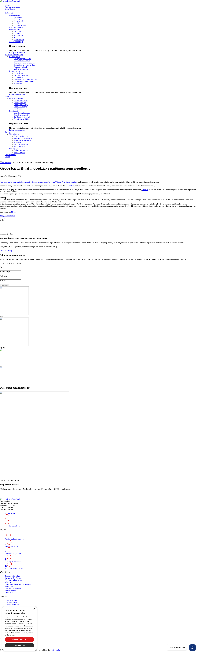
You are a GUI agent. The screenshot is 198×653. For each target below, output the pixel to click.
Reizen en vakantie (21, 67)
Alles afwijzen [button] (19, 645)
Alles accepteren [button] (19, 639)
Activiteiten (18, 83)
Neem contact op (6, 251)
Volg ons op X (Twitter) (13, 546)
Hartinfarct (18, 17)
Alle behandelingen (16, 42)
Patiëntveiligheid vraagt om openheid (18, 584)
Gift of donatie (10, 9)
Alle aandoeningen (16, 27)
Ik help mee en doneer (17, 53)
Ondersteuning (14, 71)
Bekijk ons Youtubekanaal (14, 568)
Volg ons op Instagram (13, 561)
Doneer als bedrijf (20, 107)
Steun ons (8, 96)
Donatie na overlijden (21, 119)
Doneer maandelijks (21, 105)
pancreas (145, 190)
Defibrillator (18, 31)
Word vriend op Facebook (14, 539)
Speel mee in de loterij (22, 117)
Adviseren (17, 142)
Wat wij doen (14, 134)
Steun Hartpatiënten (16, 99)
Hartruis (17, 19)
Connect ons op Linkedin (14, 554)
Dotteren (17, 33)
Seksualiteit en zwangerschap (24, 65)
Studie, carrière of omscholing (24, 63)
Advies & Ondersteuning (14, 55)
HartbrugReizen (19, 146)
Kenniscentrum (10, 155)
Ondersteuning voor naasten (24, 81)
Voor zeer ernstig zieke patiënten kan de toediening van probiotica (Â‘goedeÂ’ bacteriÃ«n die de (35, 182)
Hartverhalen (18, 73)
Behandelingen (14, 29)
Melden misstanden (21, 69)
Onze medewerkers (21, 151)
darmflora (73, 182)
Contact (7, 157)
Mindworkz (56, 650)
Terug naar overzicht (7, 216)
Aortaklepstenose (20, 25)
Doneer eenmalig (20, 103)
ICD (15, 38)
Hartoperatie (18, 35)
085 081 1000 (10, 513)
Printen (2, 218)
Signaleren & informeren (23, 138)
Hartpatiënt (9, 13)
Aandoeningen (14, 15)
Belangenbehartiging (21, 136)
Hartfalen (17, 23)
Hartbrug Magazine (21, 144)
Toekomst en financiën (22, 61)
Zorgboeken (9, 592)
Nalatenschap (18, 109)
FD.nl (13, 212)
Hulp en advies (14, 57)
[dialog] (19, 628)
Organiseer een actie (21, 115)
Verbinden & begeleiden (22, 140)
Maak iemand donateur (22, 113)
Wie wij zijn (13, 148)
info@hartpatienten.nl (12, 526)
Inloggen (8, 5)
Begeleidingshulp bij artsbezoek (25, 79)
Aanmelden (4, 285)
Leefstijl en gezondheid (22, 59)
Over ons (8, 132)
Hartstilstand (18, 21)
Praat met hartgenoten (12, 7)
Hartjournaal (18, 77)
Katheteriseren (19, 40)
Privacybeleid (21, 635)
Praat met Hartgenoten (22, 75)
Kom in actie (13, 111)
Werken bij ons (19, 153)
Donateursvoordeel (21, 101)
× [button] (34, 609)
